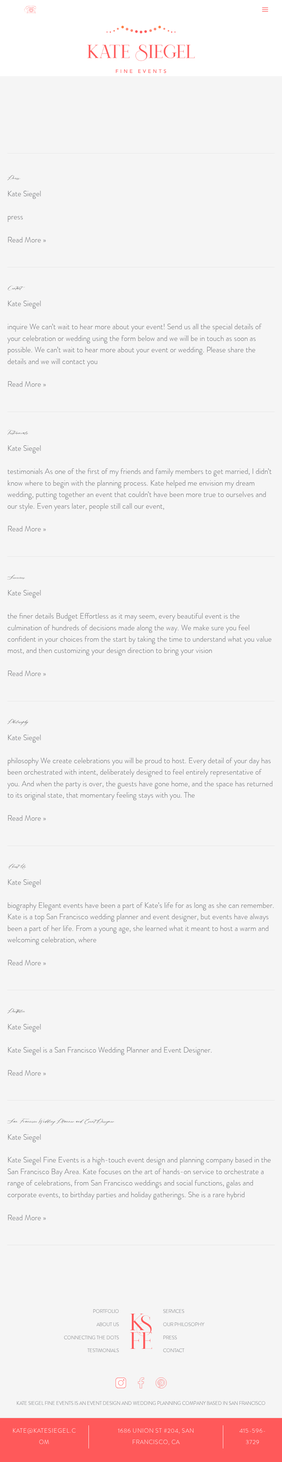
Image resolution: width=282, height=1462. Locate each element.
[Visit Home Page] (141, 1331)
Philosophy (18, 721)
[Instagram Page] (120, 1381)
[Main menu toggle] (265, 9)
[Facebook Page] (141, 1381)
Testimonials (17, 432)
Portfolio (16, 1011)
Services (16, 577)
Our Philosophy (183, 1324)
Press (13, 177)
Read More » (26, 239)
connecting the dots (91, 1338)
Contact (14, 288)
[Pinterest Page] (161, 1381)
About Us (16, 866)
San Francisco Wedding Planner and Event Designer (61, 1121)
